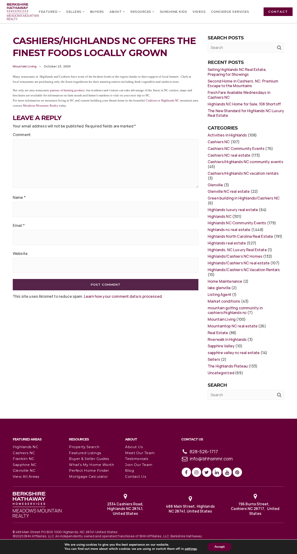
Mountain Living (24, 66)
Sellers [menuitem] (74, 11)
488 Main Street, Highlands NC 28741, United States (190, 508)
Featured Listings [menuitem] (85, 453)
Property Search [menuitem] (84, 447)
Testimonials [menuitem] (136, 458)
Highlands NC (220, 216)
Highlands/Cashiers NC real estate (239, 263)
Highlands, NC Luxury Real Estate (237, 249)
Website (20, 253)
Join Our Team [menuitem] (138, 464)
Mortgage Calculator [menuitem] (88, 476)
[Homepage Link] (37, 504)
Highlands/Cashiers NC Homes (235, 256)
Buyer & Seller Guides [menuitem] (89, 458)
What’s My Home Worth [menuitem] (91, 464)
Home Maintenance (225, 281)
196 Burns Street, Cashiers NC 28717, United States (255, 508)
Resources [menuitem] (141, 11)
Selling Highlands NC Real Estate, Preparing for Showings (237, 72)
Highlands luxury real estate (233, 209)
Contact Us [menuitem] (135, 476)
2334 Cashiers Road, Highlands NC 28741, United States (125, 508)
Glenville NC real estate (229, 191)
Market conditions (224, 301)
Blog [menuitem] (129, 470)
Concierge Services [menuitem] (230, 11)
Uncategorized (221, 372)
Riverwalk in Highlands (227, 339)
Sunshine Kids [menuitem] (173, 11)
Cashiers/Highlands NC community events (245, 161)
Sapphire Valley (221, 345)
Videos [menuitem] (199, 11)
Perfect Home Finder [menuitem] (89, 470)
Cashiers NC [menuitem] (24, 453)
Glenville (215, 184)
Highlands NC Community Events (237, 222)
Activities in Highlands (227, 135)
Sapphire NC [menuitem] (25, 464)
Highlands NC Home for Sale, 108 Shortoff (244, 104)
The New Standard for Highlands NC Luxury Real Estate (246, 113)
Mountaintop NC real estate (233, 326)
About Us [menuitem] (134, 447)
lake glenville (219, 287)
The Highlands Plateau (228, 366)
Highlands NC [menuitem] (25, 447)
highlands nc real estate (229, 229)
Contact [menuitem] (278, 11)
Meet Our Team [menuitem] (140, 453)
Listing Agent (219, 294)
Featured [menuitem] (49, 11)
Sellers (214, 359)
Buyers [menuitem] (97, 11)
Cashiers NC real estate (229, 155)
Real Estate (218, 332)
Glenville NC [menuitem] (24, 470)
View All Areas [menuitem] (26, 476)
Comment (22, 134)
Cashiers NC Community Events (236, 148)
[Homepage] (23, 11)
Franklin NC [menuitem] (24, 458)
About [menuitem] (116, 11)
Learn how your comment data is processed (123, 296)
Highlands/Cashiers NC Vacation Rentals (244, 269)
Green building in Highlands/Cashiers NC (244, 198)
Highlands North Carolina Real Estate (240, 236)
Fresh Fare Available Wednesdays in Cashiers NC (239, 95)
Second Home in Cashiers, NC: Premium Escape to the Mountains (243, 84)
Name (19, 197)
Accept (219, 547)
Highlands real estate (227, 243)
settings (191, 549)
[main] (148, 209)
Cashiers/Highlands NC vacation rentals (243, 173)
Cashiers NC (219, 141)
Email (19, 225)
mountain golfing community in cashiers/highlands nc (235, 310)
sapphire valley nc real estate (234, 352)
